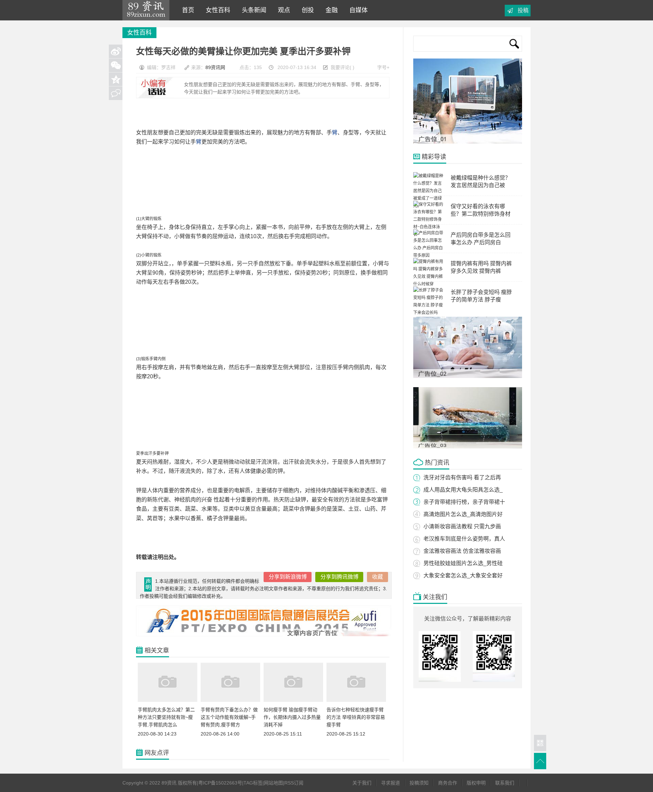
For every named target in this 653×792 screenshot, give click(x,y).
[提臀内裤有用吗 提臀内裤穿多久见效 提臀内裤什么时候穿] (428, 284)
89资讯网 (215, 67)
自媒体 (357, 10)
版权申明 (476, 783)
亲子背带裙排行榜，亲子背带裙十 (464, 502)
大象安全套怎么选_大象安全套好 (463, 575)
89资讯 (145, 10)
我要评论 (340, 67)
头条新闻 (252, 10)
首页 (186, 10)
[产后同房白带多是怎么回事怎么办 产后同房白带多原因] (428, 255)
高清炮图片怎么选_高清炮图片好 (463, 514)
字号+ (383, 67)
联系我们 (504, 783)
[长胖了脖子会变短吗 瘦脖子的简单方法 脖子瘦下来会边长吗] (428, 312)
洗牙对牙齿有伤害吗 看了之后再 (462, 477)
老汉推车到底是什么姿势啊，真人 (464, 539)
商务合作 (447, 783)
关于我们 (361, 783)
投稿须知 (419, 783)
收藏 (377, 577)
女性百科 (216, 10)
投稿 (523, 10)
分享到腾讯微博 (339, 577)
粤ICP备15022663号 (220, 783)
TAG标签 (253, 783)
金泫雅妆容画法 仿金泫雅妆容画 (462, 551)
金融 (330, 10)
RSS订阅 (293, 783)
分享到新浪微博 (288, 577)
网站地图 (273, 783)
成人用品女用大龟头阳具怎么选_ (463, 490)
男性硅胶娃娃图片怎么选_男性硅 (463, 563)
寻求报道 (390, 783)
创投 (306, 10)
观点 (282, 10)
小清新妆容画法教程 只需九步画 (462, 526)
